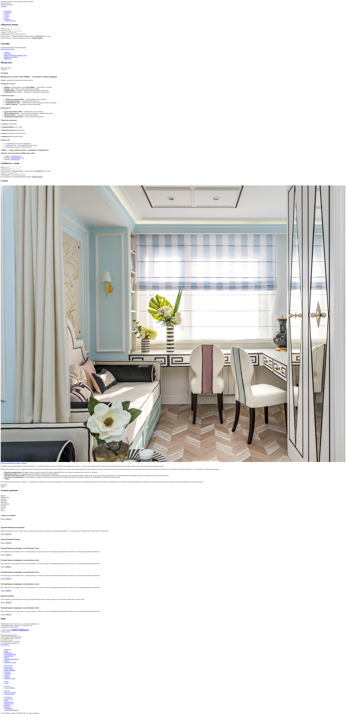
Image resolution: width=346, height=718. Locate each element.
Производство (8, 699)
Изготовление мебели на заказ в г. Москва (14, 463)
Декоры (6, 661)
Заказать (8, 519)
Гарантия (7, 677)
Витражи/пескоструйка (11, 659)
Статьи (6, 14)
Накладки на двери (10, 662)
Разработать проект (7, 4)
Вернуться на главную (8, 49)
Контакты (7, 19)
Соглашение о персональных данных (11, 709)
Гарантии (4, 6)
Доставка (7, 672)
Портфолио (7, 12)
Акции (6, 683)
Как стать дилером (10, 692)
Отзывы (6, 16)
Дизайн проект (9, 668)
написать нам (15, 159)
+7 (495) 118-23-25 (15, 156)
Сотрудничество (9, 694)
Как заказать (8, 667)
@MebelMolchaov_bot (17, 158)
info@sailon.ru (20, 629)
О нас (6, 17)
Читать (3, 486)
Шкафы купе (8, 652)
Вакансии (7, 707)
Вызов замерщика (9, 670)
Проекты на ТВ (9, 703)
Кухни (6, 651)
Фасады (6, 657)
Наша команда (8, 702)
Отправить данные (37, 38)
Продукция (7, 11)
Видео (6, 700)
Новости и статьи (9, 678)
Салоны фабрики (9, 688)
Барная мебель (8, 656)
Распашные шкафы (10, 654)
